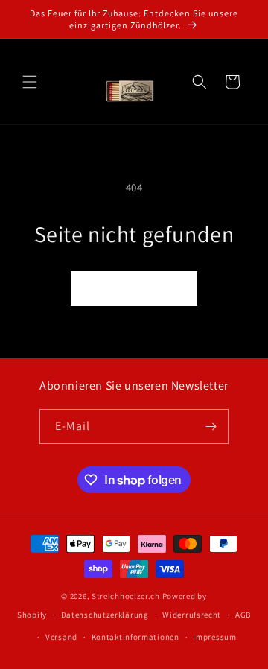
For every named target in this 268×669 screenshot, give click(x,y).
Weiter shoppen (134, 289)
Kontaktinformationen (135, 637)
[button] (29, 82)
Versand (61, 637)
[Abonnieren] (211, 426)
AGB (243, 614)
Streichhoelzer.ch (126, 596)
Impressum (214, 637)
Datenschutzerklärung (105, 614)
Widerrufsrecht (191, 614)
